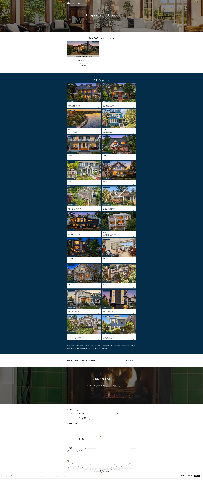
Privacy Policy (125, 447)
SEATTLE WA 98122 (86, 419)
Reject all (183, 475)
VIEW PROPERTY (83, 53)
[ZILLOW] (71, 451)
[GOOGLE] (74, 451)
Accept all (197, 475)
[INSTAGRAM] (77, 451)
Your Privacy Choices (101, 478)
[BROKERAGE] (68, 451)
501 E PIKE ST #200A (86, 418)
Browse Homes (129, 360)
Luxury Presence (92, 448)
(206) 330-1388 (120, 414)
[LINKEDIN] (82, 451)
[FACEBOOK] (80, 451)
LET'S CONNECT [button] (101, 392)
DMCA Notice (133, 448)
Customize (190, 475)
